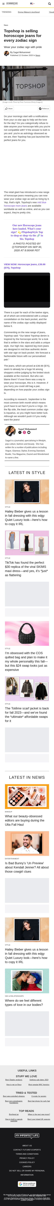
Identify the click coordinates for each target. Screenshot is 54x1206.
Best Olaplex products (13, 1080)
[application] (27, 289)
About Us (27, 1146)
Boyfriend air (14, 1114)
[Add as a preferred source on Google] (27, 1184)
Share (10, 109)
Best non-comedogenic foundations (14, 1102)
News (6, 25)
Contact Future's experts (27, 1150)
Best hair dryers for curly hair (39, 1101)
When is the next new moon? (39, 1114)
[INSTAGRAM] (25, 432)
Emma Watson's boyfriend (29, 12)
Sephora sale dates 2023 (38, 1080)
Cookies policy (27, 1162)
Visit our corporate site (37, 1196)
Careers (27, 1166)
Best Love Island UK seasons (39, 1119)
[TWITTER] (20, 432)
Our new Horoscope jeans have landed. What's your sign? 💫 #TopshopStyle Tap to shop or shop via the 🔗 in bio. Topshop (27, 232)
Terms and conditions (27, 1154)
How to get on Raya (13, 1085)
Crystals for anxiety (38, 1096)
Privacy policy (27, 1158)
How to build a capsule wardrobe (13, 1120)
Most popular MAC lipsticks (38, 1085)
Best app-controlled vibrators (14, 1096)
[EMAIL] (29, 432)
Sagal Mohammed (21, 52)
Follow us (45, 109)
